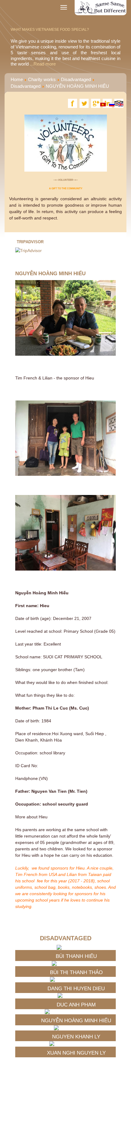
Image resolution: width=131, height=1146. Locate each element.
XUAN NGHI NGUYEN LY (76, 1053)
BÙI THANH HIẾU (76, 956)
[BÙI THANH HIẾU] (76, 947)
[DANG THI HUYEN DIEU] (76, 979)
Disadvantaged (76, 79)
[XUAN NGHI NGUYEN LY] (76, 1043)
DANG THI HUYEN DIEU (76, 988)
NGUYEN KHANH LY (76, 1037)
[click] (115, 917)
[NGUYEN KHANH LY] (76, 1027)
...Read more (42, 63)
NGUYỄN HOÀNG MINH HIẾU (76, 1020)
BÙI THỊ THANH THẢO (76, 972)
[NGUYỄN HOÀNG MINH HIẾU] (76, 1011)
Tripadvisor (30, 242)
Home (17, 79)
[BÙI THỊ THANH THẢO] (76, 963)
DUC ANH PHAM (76, 1005)
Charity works (42, 79)
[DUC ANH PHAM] (76, 995)
